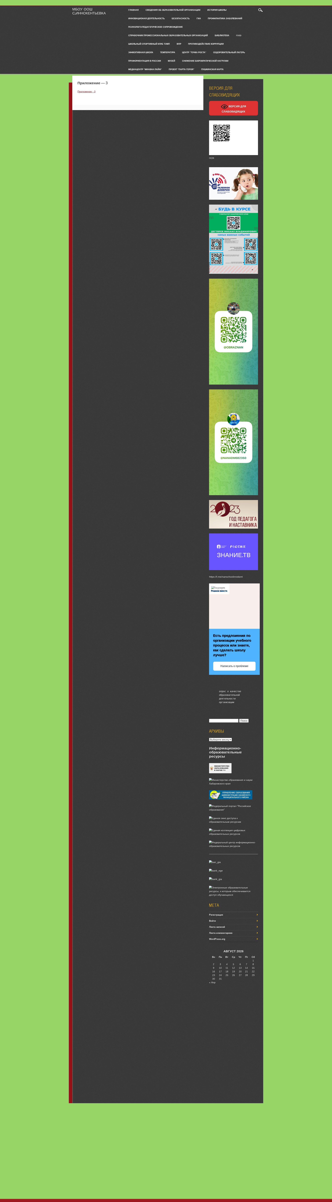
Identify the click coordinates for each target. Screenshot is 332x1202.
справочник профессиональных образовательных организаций (168, 35)
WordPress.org (217, 939)
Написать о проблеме (234, 666)
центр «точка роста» (194, 52)
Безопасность (181, 18)
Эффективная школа (140, 52)
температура (167, 52)
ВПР (179, 44)
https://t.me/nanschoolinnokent (226, 576)
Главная (133, 10)
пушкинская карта (212, 69)
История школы (217, 10)
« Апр (212, 982)
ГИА (199, 18)
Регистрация (216, 914)
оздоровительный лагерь (229, 52)
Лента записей (217, 927)
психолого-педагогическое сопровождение (155, 27)
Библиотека (222, 35)
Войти (212, 921)
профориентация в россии (144, 60)
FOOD (238, 35)
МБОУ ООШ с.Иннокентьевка (89, 11)
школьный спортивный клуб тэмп (149, 44)
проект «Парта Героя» (181, 69)
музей (171, 60)
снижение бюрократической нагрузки (205, 60)
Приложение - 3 (86, 91)
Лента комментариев (220, 933)
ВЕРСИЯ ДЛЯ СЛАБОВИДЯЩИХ (234, 109)
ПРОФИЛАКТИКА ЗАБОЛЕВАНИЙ (225, 18)
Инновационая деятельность (146, 18)
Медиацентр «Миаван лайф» (145, 69)
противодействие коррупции (206, 44)
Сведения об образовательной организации (173, 10)
